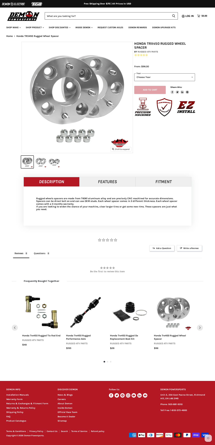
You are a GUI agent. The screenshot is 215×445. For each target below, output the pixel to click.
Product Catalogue (16, 420)
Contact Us (52, 431)
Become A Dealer (66, 416)
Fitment (163, 181)
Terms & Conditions (16, 431)
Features (107, 181)
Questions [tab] (39, 253)
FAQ (8, 416)
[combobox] (107, 16)
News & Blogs (65, 395)
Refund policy (98, 431)
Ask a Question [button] (163, 248)
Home (9, 36)
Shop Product (34, 27)
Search (64, 431)
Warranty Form (14, 399)
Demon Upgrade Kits (163, 27)
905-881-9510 (175, 404)
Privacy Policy (36, 431)
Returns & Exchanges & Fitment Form (27, 403)
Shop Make (12, 27)
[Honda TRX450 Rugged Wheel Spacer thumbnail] (27, 162)
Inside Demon (83, 27)
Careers (62, 399)
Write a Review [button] (191, 248)
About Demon (65, 403)
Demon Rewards (137, 27)
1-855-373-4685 (178, 410)
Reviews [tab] (19, 253)
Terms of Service (79, 431)
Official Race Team (67, 412)
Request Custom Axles (110, 27)
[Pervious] (15, 328)
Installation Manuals (17, 395)
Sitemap (62, 420)
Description (51, 181)
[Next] (200, 328)
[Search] (174, 16)
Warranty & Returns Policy (20, 408)
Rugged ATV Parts (148, 51)
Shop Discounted (59, 27)
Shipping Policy (14, 412)
